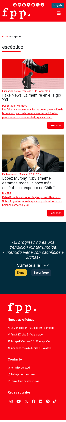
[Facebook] (24, 5)
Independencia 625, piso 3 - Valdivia (31, 348)
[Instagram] (38, 5)
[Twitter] (28, 5)
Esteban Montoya (17, 105)
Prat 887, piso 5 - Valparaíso (27, 334)
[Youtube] (33, 5)
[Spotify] (15, 5)
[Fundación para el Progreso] (16, 12)
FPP (9, 193)
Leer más (56, 125)
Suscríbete (41, 272)
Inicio (5, 36)
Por (14, 105)
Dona (20, 272)
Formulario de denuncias (25, 381)
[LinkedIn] (19, 5)
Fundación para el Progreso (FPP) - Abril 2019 (26, 91)
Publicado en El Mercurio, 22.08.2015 (21, 174)
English (58, 5)
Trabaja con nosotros (23, 374)
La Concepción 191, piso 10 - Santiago (32, 327)
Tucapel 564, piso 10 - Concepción (30, 341)
